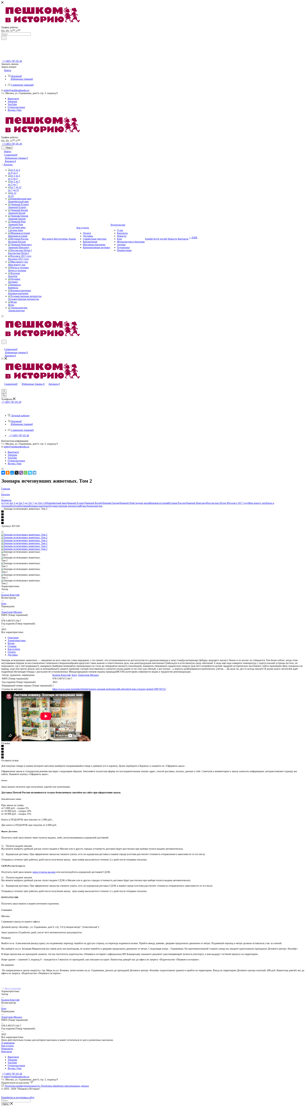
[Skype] (30, 473)
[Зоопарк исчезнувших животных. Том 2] (24, 534)
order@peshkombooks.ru (16, 90)
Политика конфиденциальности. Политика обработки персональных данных (47, 1086)
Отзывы (12, 646)
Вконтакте (13, 98)
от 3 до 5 (15, 503)
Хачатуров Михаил (11, 612)
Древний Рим (126, 503)
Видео (11, 643)
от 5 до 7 (24, 503)
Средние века (141, 503)
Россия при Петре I (217, 503)
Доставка (13, 654)
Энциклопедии (94, 506)
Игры (83, 506)
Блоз (3, 603)
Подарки (24, 506)
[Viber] (21, 473)
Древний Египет (75, 503)
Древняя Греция (110, 503)
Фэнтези (14, 506)
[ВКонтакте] (3, 473)
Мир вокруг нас (257, 503)
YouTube (12, 104)
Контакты (6, 1051)
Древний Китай (93, 503)
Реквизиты (7, 1048)
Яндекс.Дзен (15, 110)
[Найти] (4, 38)
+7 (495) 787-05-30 (12, 61)
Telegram (12, 101)
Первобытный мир (56, 503)
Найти (5, 1104)
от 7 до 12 (34, 503)
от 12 (43, 503)
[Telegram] (34, 473)
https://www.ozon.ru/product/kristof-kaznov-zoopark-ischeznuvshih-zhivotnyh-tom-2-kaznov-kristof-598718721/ (109, 689)
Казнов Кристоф (10, 595)
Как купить (14, 649)
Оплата (12, 652)
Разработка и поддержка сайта (17, 1097)
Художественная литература (64, 506)
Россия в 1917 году (237, 503)
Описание (13, 637)
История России (177, 503)
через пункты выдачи (44, 872)
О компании (8, 1042)
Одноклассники (16, 107)
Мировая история (158, 503)
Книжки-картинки (39, 506)
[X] (16, 473)
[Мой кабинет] (2, 346)
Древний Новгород (196, 503)
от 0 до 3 (6, 503)
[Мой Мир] (12, 473)
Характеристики (17, 640)
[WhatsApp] (25, 473)
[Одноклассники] (8, 473)
